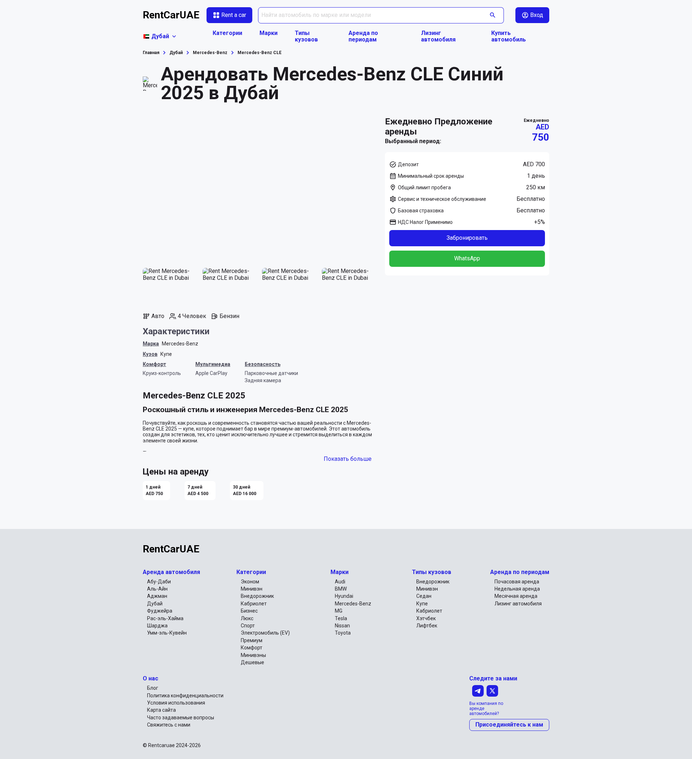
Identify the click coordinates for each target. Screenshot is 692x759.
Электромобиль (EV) (265, 633)
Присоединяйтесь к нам (509, 724)
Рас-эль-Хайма (165, 618)
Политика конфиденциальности (185, 695)
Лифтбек (426, 625)
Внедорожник (257, 596)
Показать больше (348, 458)
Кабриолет (254, 603)
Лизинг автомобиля (438, 36)
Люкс (247, 618)
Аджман (157, 596)
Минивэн (251, 589)
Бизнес (249, 611)
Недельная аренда (517, 589)
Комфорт (251, 647)
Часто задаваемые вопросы (180, 717)
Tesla (341, 618)
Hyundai (344, 596)
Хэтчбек (426, 618)
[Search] (493, 15)
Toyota (343, 633)
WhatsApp (467, 258)
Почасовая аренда (516, 581)
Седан (423, 596)
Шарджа (157, 625)
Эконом (250, 581)
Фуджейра (159, 611)
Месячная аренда (515, 596)
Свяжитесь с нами (168, 725)
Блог (152, 688)
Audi (340, 581)
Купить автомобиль (508, 36)
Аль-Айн (157, 589)
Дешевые (252, 662)
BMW (341, 589)
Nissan (342, 625)
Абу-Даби (159, 581)
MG (338, 611)
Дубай (155, 603)
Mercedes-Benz (180, 344)
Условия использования (176, 703)
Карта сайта (161, 710)
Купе (166, 354)
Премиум (251, 640)
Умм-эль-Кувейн (167, 633)
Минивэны (253, 655)
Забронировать (467, 237)
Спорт (248, 625)
